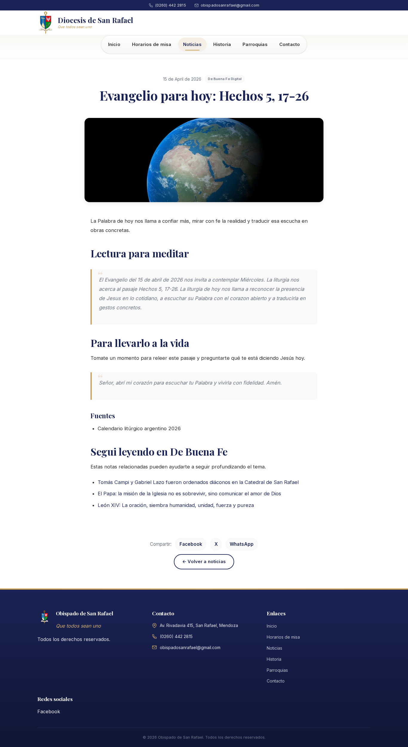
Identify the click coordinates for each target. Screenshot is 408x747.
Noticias (192, 44)
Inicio (114, 44)
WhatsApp (242, 544)
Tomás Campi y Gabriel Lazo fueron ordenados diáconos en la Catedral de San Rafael (198, 482)
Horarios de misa (151, 44)
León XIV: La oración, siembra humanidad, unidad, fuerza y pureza (176, 505)
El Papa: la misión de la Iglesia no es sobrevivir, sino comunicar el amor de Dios (189, 494)
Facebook (191, 544)
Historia (222, 44)
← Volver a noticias (204, 561)
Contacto (289, 44)
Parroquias (255, 44)
